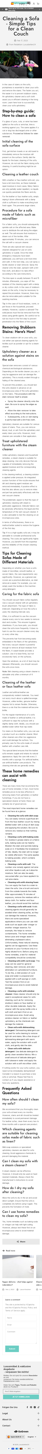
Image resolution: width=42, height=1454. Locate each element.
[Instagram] (35, 1407)
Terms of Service (12, 1310)
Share (22, 1242)
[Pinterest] (31, 1407)
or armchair (23, 124)
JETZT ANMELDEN (21, 1397)
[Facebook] (27, 1407)
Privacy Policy (27, 1307)
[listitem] (21, 1369)
